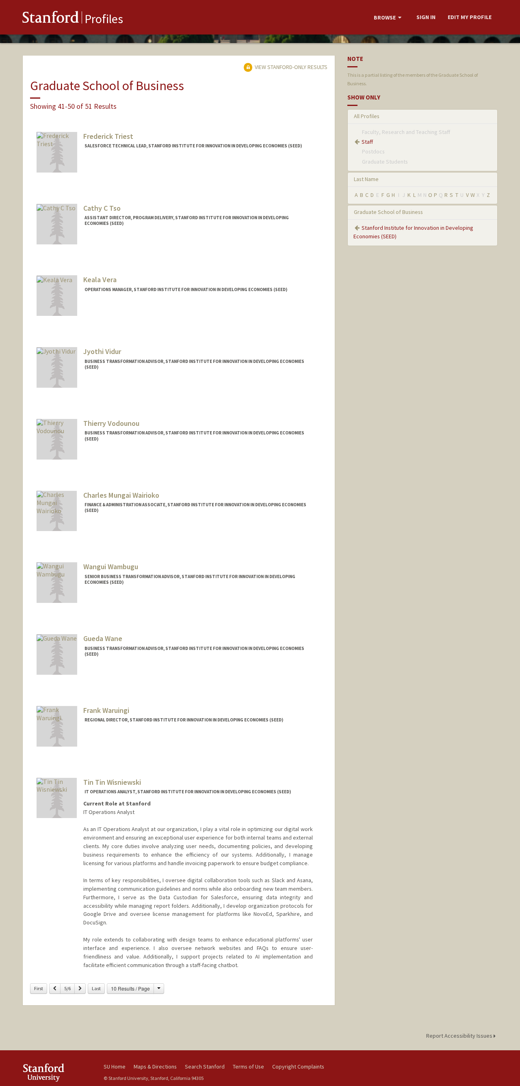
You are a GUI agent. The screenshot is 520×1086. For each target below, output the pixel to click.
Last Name (366, 179)
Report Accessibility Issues (460, 1035)
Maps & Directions (155, 1066)
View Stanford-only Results (290, 67)
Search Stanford (205, 1066)
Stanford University (56, 1072)
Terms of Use (248, 1066)
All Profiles (366, 116)
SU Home (115, 1066)
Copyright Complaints (298, 1066)
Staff (367, 141)
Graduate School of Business (388, 212)
